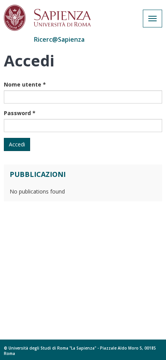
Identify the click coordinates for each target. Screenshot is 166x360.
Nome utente (25, 84)
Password (20, 113)
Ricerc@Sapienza (59, 39)
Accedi (17, 144)
